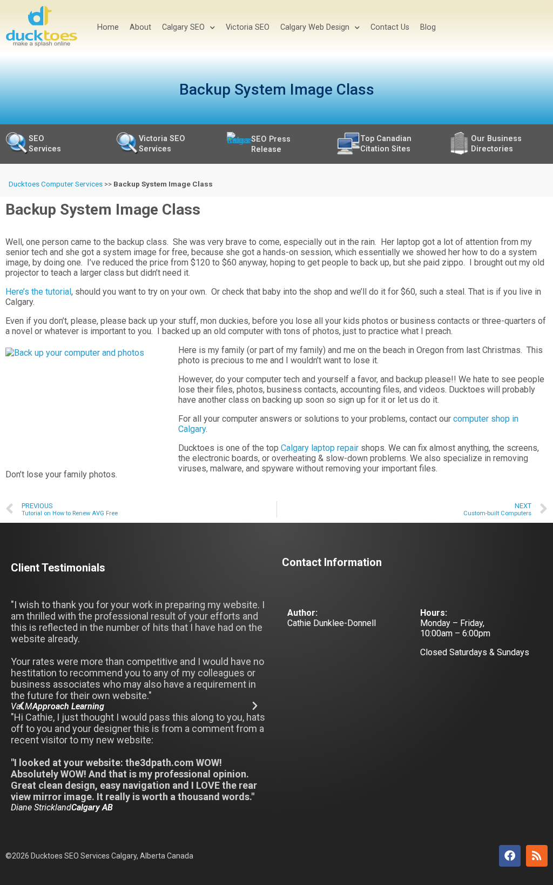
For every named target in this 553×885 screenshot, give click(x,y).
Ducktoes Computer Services (56, 183)
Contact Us (389, 27)
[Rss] (537, 856)
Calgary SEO (183, 27)
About (140, 27)
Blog (428, 27)
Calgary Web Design (314, 27)
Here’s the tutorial (38, 292)
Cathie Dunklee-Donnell (331, 623)
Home (108, 27)
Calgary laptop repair (320, 448)
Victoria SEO (247, 27)
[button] (21, 706)
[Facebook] (510, 856)
